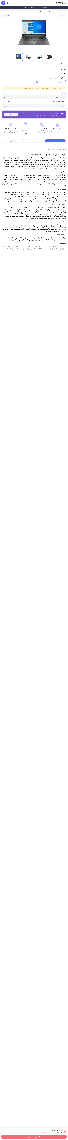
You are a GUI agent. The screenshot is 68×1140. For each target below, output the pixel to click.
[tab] (55, 140)
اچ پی (56, 11)
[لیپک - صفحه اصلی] (59, 3)
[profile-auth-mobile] (3, 3)
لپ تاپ (60, 11)
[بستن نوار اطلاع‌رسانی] (2, 7)
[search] (11, 3)
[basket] (7, 3)
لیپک (65, 11)
